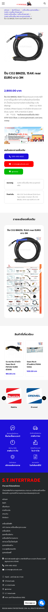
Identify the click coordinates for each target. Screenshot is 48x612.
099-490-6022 (18, 156)
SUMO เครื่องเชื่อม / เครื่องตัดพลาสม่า (16, 14)
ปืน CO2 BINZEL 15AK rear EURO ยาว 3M (28, 198)
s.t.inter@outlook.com (20, 164)
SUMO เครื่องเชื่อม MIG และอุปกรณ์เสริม (17, 17)
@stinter (15, 171)
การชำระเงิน (6, 510)
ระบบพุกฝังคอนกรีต (9, 549)
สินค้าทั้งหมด (16, 10)
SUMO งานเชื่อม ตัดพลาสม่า (13, 12)
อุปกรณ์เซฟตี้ (6, 552)
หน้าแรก (6, 10)
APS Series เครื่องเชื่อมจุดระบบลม (14, 527)
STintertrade (9, 581)
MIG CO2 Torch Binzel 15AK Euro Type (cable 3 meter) (28, 195)
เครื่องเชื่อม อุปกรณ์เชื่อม (30, 10)
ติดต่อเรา (5, 517)
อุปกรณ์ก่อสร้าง (7, 545)
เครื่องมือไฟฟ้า (7, 523)
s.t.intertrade (10, 585)
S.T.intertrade (10, 593)
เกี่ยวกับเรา (6, 506)
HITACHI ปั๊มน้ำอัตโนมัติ (10, 541)
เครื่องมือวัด (6, 531)
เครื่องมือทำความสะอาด (10, 538)
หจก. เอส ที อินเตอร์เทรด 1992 (15, 597)
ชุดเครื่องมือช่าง (7, 534)
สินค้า (4, 503)
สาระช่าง (5, 514)
